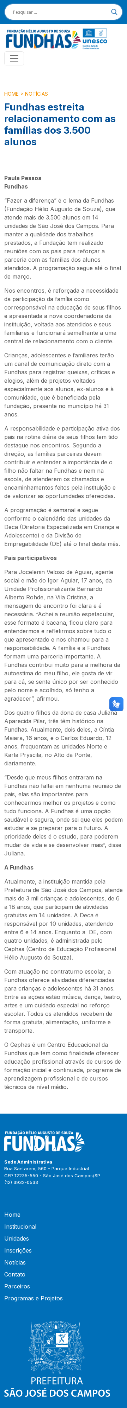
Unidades (16, 1238)
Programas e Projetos (33, 1298)
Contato (14, 1274)
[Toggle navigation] (14, 58)
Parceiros (17, 1286)
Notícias (36, 94)
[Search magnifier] (114, 12)
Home (11, 94)
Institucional (20, 1226)
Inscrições (18, 1250)
